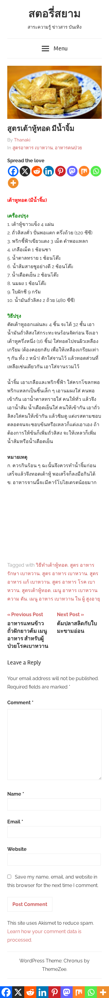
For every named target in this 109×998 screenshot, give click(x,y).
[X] (25, 171)
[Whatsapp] (96, 171)
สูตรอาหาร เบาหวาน (32, 147)
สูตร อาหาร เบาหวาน (64, 573)
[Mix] (84, 171)
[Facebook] (13, 171)
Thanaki (22, 140)
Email (15, 822)
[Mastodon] (72, 171)
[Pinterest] (60, 171)
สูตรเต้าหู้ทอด (36, 590)
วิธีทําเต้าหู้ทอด (52, 565)
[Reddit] (36, 171)
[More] (13, 183)
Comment (20, 702)
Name (15, 794)
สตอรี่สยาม (54, 14)
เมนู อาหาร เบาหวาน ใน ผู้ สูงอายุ (64, 599)
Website (17, 849)
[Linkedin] (48, 171)
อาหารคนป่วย (68, 147)
